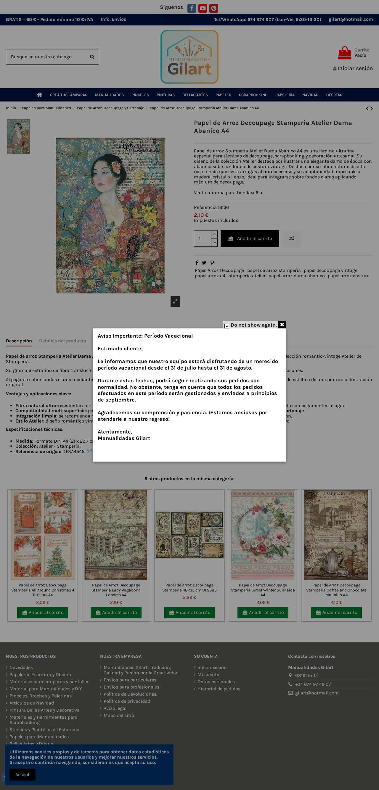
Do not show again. (254, 325)
